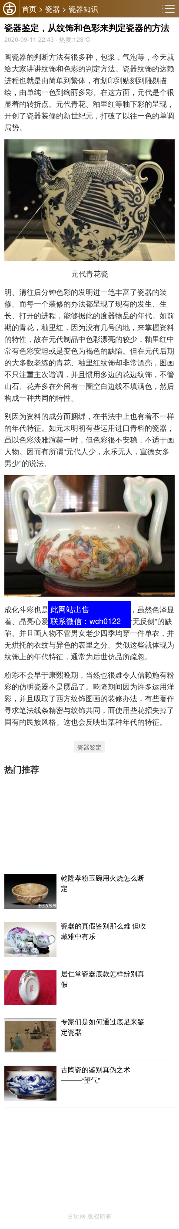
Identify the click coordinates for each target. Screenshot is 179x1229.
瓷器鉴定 (89, 747)
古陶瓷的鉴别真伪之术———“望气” (95, 1074)
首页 (29, 8)
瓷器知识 (83, 8)
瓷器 (52, 8)
